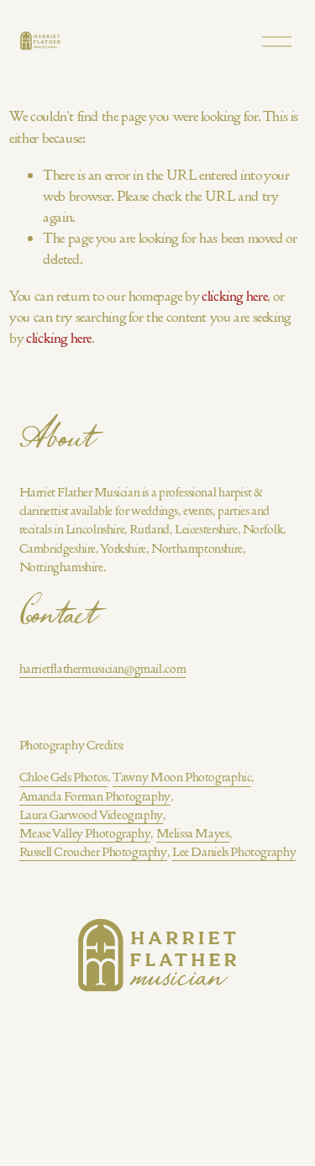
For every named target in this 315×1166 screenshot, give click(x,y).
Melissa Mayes (192, 833)
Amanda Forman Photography (95, 796)
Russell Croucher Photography (93, 851)
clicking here (234, 296)
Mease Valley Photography (85, 833)
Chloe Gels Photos (63, 777)
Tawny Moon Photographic (182, 777)
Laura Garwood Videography (91, 814)
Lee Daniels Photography (234, 851)
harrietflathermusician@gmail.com (102, 668)
